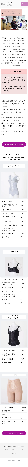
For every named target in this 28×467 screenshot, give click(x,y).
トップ (5, 446)
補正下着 (10, 446)
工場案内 (7, 449)
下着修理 (14, 446)
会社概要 (12, 449)
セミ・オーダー (21, 446)
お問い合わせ (14, 453)
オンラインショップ (19, 449)
